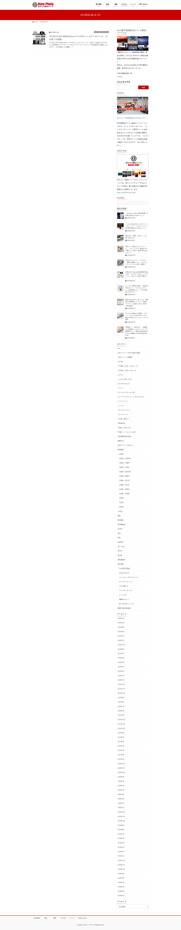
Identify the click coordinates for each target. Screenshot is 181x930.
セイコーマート (123, 401)
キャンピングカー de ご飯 (126, 392)
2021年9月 (121, 733)
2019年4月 (121, 847)
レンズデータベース (101, 32)
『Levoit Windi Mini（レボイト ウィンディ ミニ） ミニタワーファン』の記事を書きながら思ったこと (137, 226)
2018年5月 (121, 891)
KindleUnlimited (124, 573)
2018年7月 (121, 882)
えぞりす (121, 375)
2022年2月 (121, 715)
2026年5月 (121, 618)
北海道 (121, 454)
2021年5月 (121, 746)
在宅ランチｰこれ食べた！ (126, 445)
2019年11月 (121, 816)
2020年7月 (121, 781)
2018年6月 (121, 887)
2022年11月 (121, 689)
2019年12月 (121, 812)
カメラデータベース (125, 581)
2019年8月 (121, 829)
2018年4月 (121, 895)
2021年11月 (121, 724)
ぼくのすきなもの (123, 383)
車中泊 (120, 551)
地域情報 (121, 449)
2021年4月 (121, 750)
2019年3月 (121, 851)
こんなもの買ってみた (125, 379)
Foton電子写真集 (124, 568)
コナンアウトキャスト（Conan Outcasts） (131, 397)
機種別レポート (124, 599)
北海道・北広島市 (125, 458)
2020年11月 (121, 768)
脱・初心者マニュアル (126, 604)
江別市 (121, 502)
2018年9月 (121, 873)
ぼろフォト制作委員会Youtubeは (129, 118)
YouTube (120, 361)
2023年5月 (121, 662)
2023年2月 (121, 675)
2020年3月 (121, 799)
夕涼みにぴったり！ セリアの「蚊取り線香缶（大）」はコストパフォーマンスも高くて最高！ (136, 262)
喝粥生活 (121, 441)
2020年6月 (121, 785)
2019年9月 (121, 825)
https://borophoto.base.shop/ (126, 192)
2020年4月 (121, 794)
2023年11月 (121, 645)
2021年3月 (121, 755)
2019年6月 (121, 838)
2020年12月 (121, 763)
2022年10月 (121, 693)
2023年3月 (121, 671)
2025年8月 (121, 627)
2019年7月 (121, 834)
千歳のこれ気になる (124, 427)
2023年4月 (121, 667)
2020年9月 (121, 777)
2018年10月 (121, 869)
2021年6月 (121, 741)
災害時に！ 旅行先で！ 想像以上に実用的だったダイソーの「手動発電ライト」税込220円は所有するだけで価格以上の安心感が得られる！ (136, 331)
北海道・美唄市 (124, 489)
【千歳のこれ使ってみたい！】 (128, 366)
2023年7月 (121, 653)
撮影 (119, 516)
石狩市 (121, 507)
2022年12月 (121, 684)
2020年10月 (121, 772)
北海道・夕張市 (124, 467)
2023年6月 (121, 658)
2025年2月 (121, 636)
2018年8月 (121, 878)
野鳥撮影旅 (121, 560)
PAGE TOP (174, 900)
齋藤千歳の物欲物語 (124, 608)
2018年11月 (121, 865)
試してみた (121, 546)
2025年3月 (121, 631)
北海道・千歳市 (124, 463)
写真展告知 (121, 423)
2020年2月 (121, 803)
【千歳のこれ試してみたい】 (127, 370)
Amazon (120, 76)
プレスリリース (123, 414)
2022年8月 (121, 702)
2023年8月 (121, 649)
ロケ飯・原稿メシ (123, 419)
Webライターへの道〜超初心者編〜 (129, 353)
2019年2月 (121, 856)
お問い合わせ (82, 918)
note (119, 348)
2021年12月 (121, 719)
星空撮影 (121, 520)
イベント (121, 388)
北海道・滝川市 (124, 480)
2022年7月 (121, 706)
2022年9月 (121, 697)
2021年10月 (121, 728)
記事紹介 (121, 542)
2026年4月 (121, 623)
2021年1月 (121, 759)
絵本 (119, 533)
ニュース (121, 405)
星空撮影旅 (121, 524)
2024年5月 (121, 640)
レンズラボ (123, 595)
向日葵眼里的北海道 (124, 436)
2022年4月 (121, 711)
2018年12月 (121, 860)
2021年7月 (121, 737)
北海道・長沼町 (124, 493)
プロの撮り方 (123, 586)
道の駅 (120, 555)
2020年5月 (121, 790)
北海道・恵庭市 (124, 476)
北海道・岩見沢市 (125, 471)
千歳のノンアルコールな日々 (127, 432)
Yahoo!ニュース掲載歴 (125, 357)
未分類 (120, 529)
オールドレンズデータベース (128, 577)
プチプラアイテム (123, 410)
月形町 (121, 498)
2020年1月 (121, 807)
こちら (143, 118)
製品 (119, 537)
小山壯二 (121, 511)
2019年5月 (121, 843)
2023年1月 (121, 680)
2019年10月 (121, 821)
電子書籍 (121, 564)
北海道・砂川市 (124, 485)
